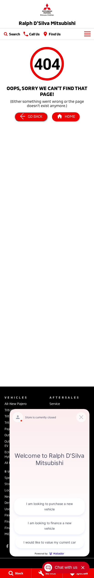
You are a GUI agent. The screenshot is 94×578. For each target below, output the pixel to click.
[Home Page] (47, 9)
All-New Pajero (15, 404)
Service (55, 404)
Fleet (8, 515)
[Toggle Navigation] (87, 34)
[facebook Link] (7, 546)
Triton (9, 410)
